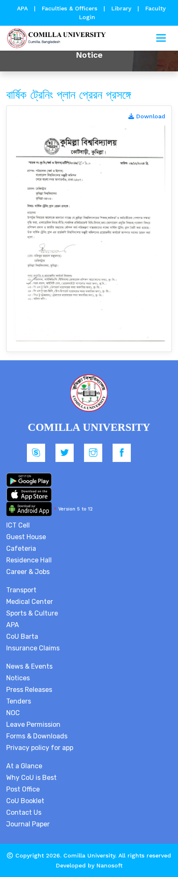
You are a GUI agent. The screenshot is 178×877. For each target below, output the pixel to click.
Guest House (26, 537)
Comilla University (89, 855)
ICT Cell (18, 525)
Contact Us (23, 812)
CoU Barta (22, 636)
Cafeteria (21, 548)
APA (23, 8)
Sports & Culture (32, 613)
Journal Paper (28, 824)
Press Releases (29, 690)
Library (122, 8)
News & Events (29, 666)
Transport (21, 590)
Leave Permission (33, 724)
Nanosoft (109, 865)
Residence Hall (29, 560)
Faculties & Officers (69, 8)
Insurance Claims (33, 648)
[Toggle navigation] (161, 38)
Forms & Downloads (36, 736)
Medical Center (29, 602)
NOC (13, 713)
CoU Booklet (25, 801)
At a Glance (24, 766)
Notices (18, 678)
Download (149, 116)
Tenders (18, 701)
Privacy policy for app (39, 748)
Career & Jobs (28, 572)
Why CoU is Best (31, 778)
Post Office (23, 789)
